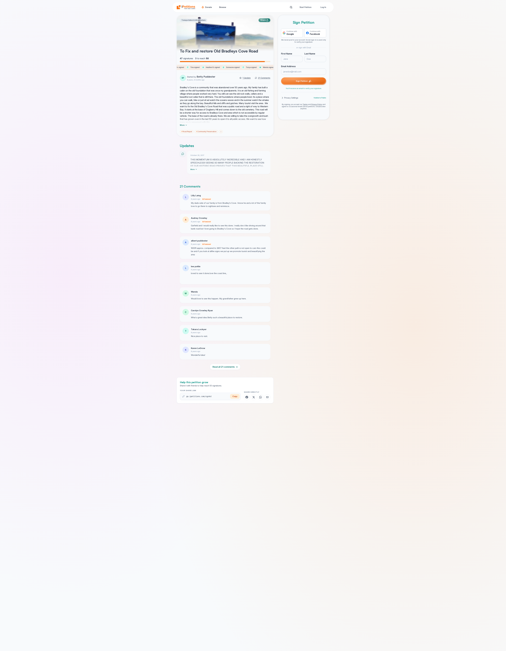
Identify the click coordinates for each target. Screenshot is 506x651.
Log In (323, 7)
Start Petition (306, 7)
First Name (286, 53)
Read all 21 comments (225, 367)
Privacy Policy (316, 104)
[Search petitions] (291, 7)
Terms (305, 104)
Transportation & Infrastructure (193, 20)
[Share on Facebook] (247, 397)
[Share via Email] (267, 397)
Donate (208, 7)
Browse (222, 7)
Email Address (288, 66)
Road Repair (186, 132)
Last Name (309, 53)
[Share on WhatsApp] (260, 397)
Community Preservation (206, 132)
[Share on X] (254, 397)
